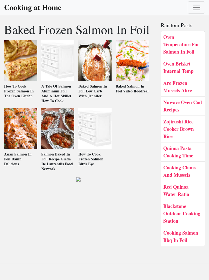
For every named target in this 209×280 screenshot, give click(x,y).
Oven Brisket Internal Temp (178, 67)
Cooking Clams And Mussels (179, 171)
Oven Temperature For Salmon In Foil (181, 44)
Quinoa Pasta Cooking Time (178, 152)
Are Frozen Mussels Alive (177, 86)
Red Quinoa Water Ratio (176, 190)
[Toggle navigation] (196, 7)
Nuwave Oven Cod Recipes (182, 106)
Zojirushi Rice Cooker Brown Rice (178, 129)
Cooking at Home (32, 7)
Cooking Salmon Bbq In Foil (180, 236)
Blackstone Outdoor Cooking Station (181, 213)
